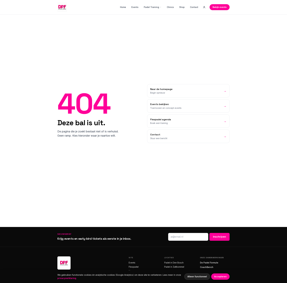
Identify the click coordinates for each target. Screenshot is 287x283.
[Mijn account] (204, 7)
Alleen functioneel (197, 276)
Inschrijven (219, 236)
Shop (182, 7)
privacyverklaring (66, 278)
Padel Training (151, 7)
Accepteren (220, 276)
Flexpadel (134, 267)
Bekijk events (220, 7)
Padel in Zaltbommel (174, 267)
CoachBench (206, 267)
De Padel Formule (209, 262)
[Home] (62, 7)
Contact (194, 7)
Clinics (170, 7)
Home (123, 7)
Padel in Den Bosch (174, 262)
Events (134, 7)
